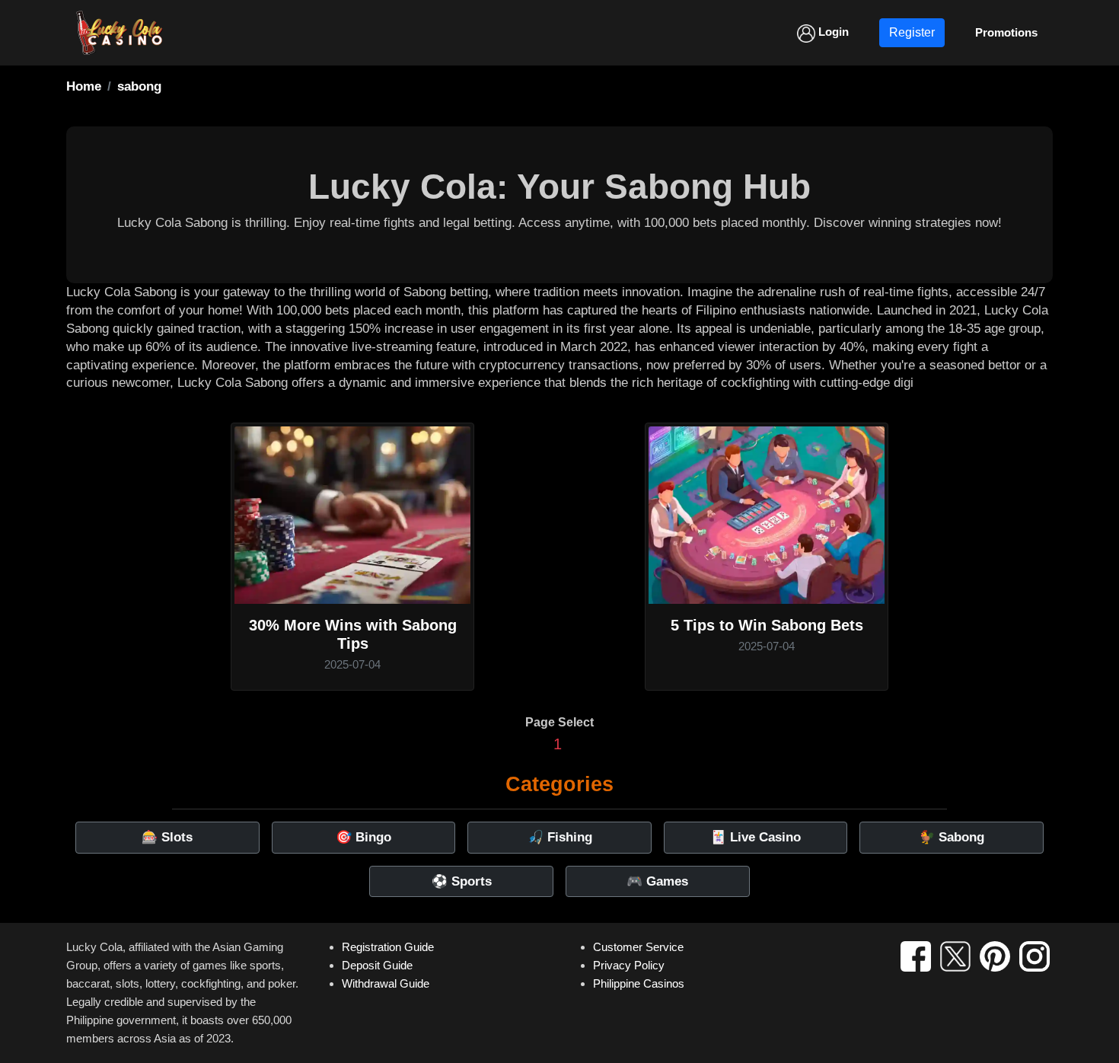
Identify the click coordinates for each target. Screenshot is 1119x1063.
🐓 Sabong (951, 837)
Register (912, 32)
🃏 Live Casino (755, 837)
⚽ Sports (462, 881)
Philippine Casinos (638, 983)
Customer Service (638, 946)
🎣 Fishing (560, 837)
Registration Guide (388, 946)
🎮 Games (657, 881)
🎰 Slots (167, 837)
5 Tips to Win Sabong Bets (767, 625)
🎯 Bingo (363, 837)
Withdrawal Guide (385, 983)
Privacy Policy (629, 965)
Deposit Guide (377, 965)
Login (832, 31)
